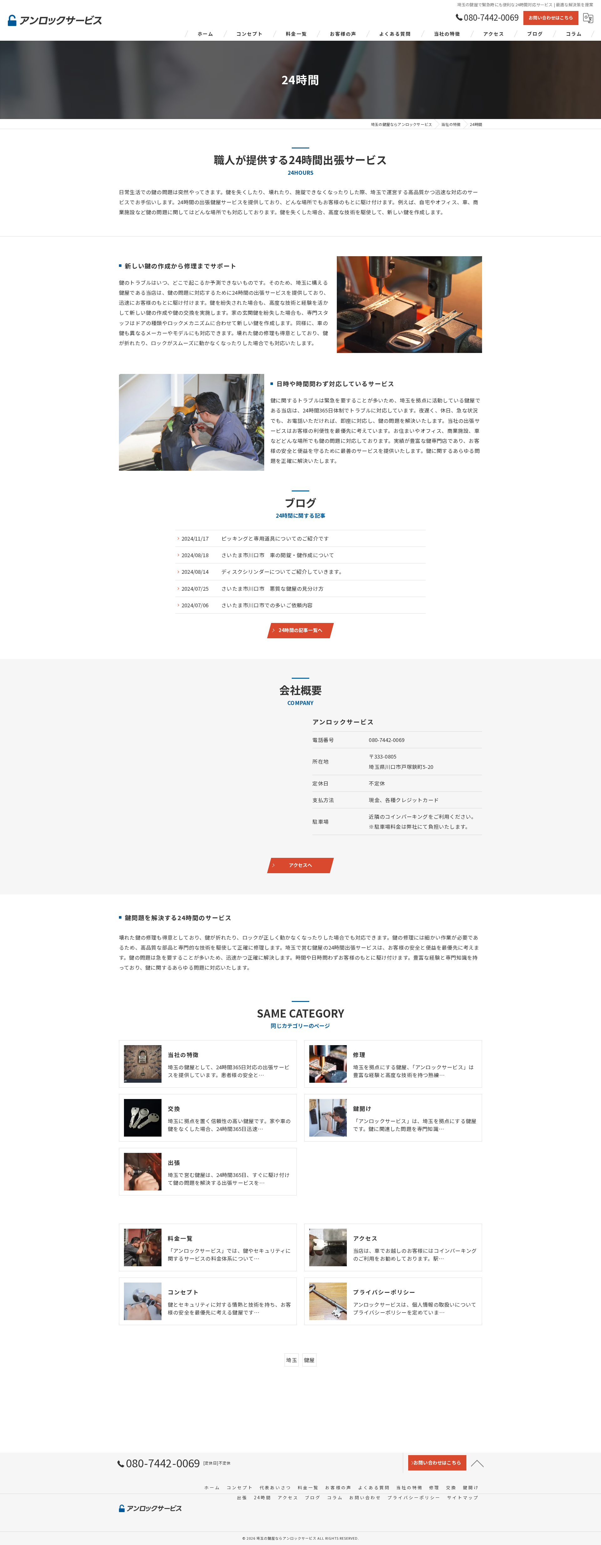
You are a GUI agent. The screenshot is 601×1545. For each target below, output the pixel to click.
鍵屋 (309, 1360)
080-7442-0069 (386, 740)
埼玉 (291, 1360)
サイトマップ (463, 1497)
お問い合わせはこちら (551, 17)
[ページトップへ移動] (477, 1463)
